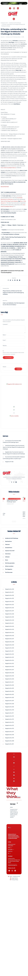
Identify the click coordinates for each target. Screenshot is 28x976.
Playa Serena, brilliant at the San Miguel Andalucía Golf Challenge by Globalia (13, 292)
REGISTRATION (5, 186)
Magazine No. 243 (9, 629)
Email (4, 340)
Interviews (7, 553)
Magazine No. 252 (9, 654)
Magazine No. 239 (9, 617)
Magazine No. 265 (9, 694)
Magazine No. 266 (9, 697)
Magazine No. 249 (9, 644)
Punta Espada (14, 201)
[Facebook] (10, 8)
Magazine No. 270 (9, 709)
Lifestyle (7, 556)
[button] (14, 19)
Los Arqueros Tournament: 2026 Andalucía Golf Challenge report (14, 500)
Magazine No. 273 (9, 719)
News (19, 37)
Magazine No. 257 (9, 669)
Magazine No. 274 (9, 722)
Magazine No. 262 (9, 685)
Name (4, 334)
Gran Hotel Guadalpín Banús (8, 167)
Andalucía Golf (10, 503)
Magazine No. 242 (9, 626)
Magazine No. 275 (9, 725)
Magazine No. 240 (9, 620)
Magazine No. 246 (9, 635)
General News (8, 547)
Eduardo (3, 37)
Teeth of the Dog (5, 201)
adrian (24, 518)
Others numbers (9, 566)
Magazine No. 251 (9, 651)
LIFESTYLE (10, 851)
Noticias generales (10, 563)
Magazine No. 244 (9, 632)
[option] (14, 501)
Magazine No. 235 (9, 604)
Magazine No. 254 (9, 660)
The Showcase (8, 572)
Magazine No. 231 (9, 592)
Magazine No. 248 (9, 641)
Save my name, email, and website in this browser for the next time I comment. (13, 353)
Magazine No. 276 (9, 728)
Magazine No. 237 (9, 610)
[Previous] (13, 521)
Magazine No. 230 (9, 589)
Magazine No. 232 (9, 595)
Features (7, 544)
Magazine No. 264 (9, 691)
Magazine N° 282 (9, 461)
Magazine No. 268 (9, 703)
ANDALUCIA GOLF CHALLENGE (11, 845)
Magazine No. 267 (9, 700)
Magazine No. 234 (9, 601)
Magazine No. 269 (9, 706)
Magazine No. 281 (9, 744)
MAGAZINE (10, 849)
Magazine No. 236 (9, 607)
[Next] (15, 521)
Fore (21, 201)
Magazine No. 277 (9, 731)
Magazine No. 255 (9, 663)
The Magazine (8, 569)
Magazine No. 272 (9, 716)
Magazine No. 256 (9, 666)
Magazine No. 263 (9, 688)
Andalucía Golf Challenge (12, 37)
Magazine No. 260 (9, 679)
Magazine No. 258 (9, 672)
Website (5, 345)
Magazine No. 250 (9, 648)
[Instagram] (14, 8)
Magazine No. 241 (9, 623)
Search (4, 366)
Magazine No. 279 (9, 737)
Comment (5, 324)
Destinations (8, 541)
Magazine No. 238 (9, 614)
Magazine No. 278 (9, 734)
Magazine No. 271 (9, 713)
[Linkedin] (18, 8)
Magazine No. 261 (9, 682)
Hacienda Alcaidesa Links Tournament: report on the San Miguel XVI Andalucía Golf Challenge (13, 447)
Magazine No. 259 (9, 675)
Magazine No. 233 (9, 598)
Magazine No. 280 (9, 740)
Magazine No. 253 (9, 657)
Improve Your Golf (9, 550)
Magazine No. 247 (9, 638)
